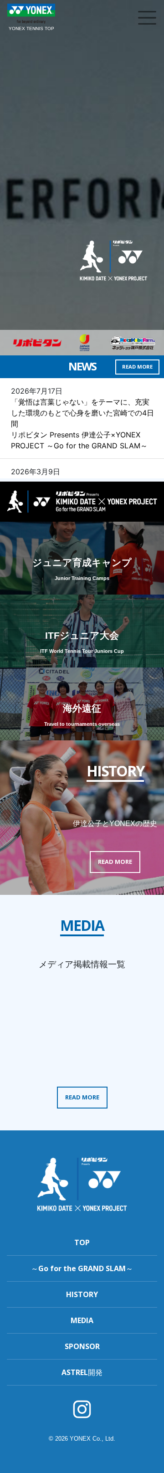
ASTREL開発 (82, 1372)
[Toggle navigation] (147, 18)
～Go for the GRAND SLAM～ (82, 1268)
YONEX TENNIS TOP (31, 28)
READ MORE (137, 366)
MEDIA (82, 1320)
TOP (82, 1242)
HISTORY (82, 1294)
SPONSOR (82, 1346)
